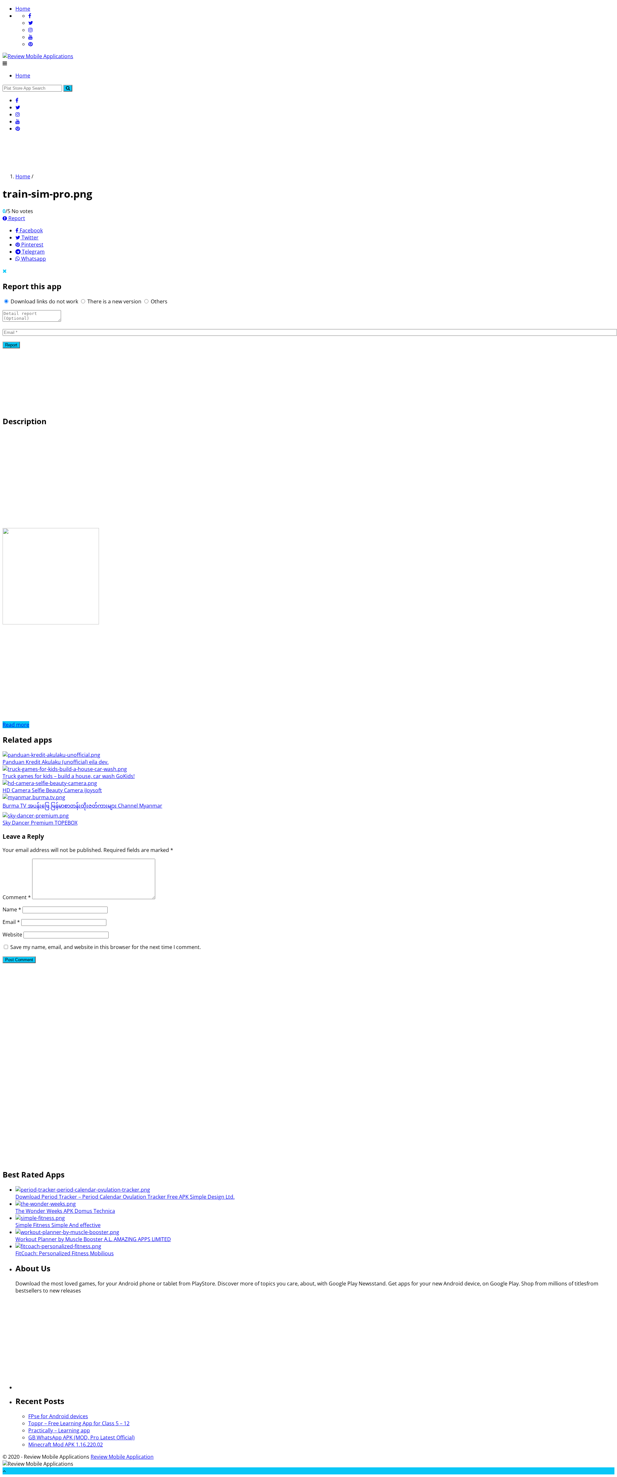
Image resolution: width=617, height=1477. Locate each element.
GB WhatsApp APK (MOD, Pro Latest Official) (81, 1437)
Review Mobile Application (122, 1456)
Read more (16, 724)
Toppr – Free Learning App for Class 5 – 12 (79, 1423)
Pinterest (31, 244)
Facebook (30, 230)
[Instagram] (30, 29)
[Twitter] (30, 22)
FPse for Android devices (58, 1416)
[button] (67, 88)
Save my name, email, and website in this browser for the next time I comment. (105, 947)
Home (22, 8)
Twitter (29, 237)
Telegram (33, 251)
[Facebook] (29, 15)
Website (12, 934)
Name (12, 909)
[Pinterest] (30, 44)
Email (11, 922)
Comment (17, 897)
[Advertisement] (120, 151)
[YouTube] (30, 36)
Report (16, 218)
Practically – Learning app (59, 1430)
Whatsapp (33, 258)
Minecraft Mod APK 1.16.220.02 (65, 1444)
